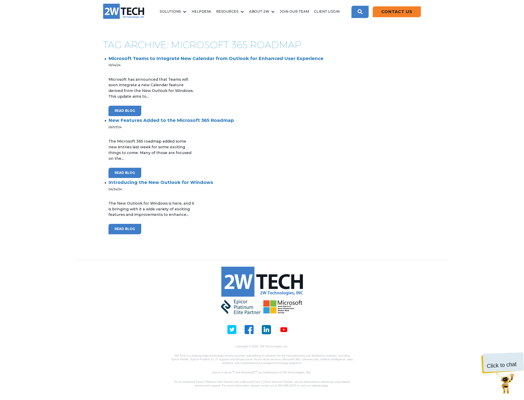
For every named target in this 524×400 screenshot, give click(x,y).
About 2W (259, 12)
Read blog (125, 111)
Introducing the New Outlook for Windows (160, 182)
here (325, 385)
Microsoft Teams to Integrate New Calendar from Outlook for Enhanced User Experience (215, 58)
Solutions (170, 12)
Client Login (327, 12)
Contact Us (396, 11)
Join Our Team (294, 12)
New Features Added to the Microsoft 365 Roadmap (171, 120)
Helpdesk (201, 12)
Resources (227, 12)
